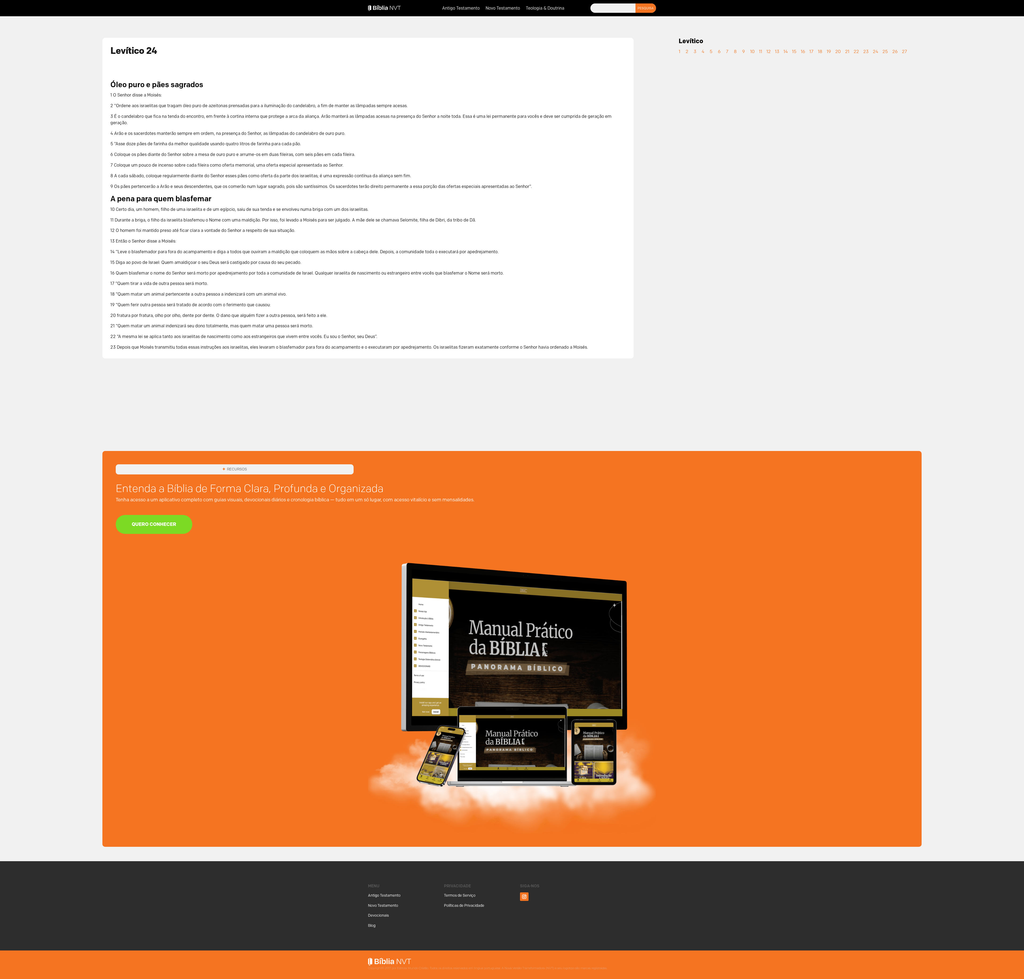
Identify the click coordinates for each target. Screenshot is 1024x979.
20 (838, 51)
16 (803, 51)
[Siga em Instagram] (524, 896)
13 (777, 51)
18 (820, 51)
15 (794, 51)
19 (829, 51)
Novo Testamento (503, 8)
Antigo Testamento (461, 8)
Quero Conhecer (154, 524)
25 (885, 51)
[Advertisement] (512, 411)
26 (895, 51)
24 (875, 51)
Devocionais (378, 915)
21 (847, 51)
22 (856, 51)
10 (752, 51)
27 (904, 51)
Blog (371, 925)
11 (760, 51)
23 (866, 51)
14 (785, 51)
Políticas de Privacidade (464, 905)
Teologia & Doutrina (545, 8)
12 (768, 51)
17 (811, 51)
